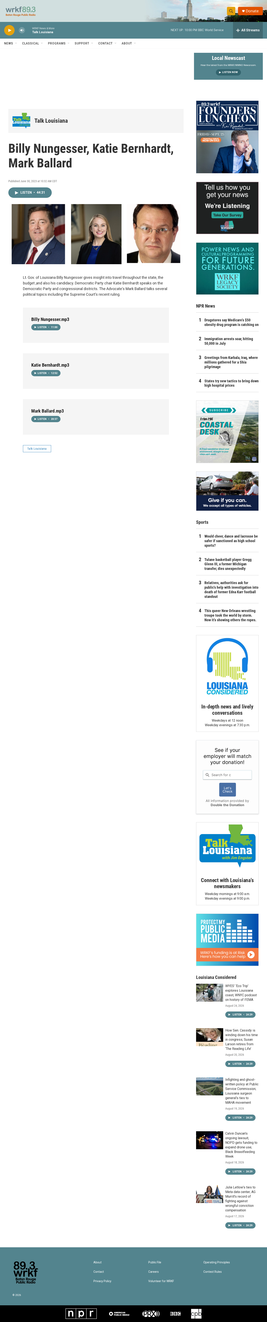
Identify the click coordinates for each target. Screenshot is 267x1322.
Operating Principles (216, 1262)
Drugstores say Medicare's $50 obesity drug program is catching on (231, 322)
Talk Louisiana (51, 120)
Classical (30, 43)
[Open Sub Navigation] (16, 43)
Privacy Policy (102, 1281)
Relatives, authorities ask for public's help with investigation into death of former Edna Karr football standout (231, 590)
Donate (252, 11)
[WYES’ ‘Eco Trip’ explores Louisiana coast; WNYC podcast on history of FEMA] (209, 993)
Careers (153, 1271)
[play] (9, 30)
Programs (57, 43)
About (127, 43)
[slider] (28, 30)
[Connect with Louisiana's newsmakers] (227, 846)
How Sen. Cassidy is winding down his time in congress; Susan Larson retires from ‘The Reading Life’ (241, 1039)
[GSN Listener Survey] (227, 208)
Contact (105, 43)
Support (82, 43)
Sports (202, 522)
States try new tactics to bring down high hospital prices (231, 383)
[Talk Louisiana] (21, 121)
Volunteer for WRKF (161, 1281)
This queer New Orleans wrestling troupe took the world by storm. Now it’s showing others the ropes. (230, 615)
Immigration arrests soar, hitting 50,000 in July (228, 341)
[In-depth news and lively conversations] (227, 666)
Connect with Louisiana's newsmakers (227, 883)
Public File (154, 1262)
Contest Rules (212, 1271)
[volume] (21, 30)
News (8, 43)
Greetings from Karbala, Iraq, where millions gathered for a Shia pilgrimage (231, 362)
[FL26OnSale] (227, 137)
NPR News (205, 306)
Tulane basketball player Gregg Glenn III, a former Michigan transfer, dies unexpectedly (228, 564)
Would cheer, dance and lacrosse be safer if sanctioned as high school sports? (231, 541)
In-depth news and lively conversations (227, 709)
